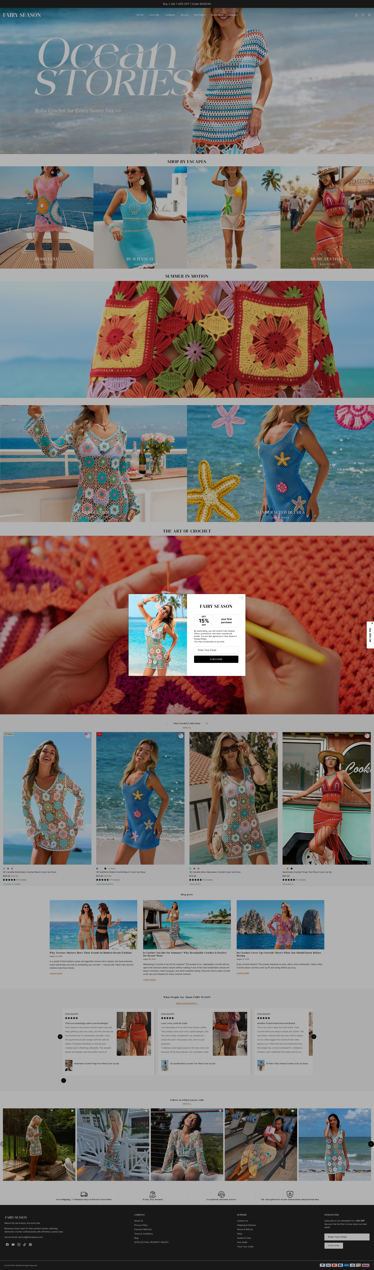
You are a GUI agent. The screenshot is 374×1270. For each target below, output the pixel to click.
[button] (370, 635)
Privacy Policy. (200, 639)
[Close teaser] (372, 623)
